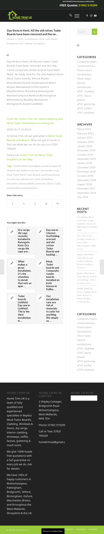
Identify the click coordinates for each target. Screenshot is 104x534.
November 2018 (86, 171)
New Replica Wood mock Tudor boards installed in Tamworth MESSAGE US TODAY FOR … (87, 224)
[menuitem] (69, 15)
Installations (32, 39)
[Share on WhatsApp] (35, 203)
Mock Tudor (44, 39)
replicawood (26, 179)
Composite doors (87, 61)
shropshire (12, 183)
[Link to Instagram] (91, 16)
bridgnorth (55, 166)
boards (45, 166)
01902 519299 (88, 5)
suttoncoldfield (26, 183)
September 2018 (86, 180)
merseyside (46, 170)
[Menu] (75, 15)
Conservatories (86, 65)
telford (50, 183)
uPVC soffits (84, 108)
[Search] (69, 15)
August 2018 (84, 184)
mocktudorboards (50, 174)
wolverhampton (29, 187)
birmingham (35, 166)
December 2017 (86, 188)
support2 (41, 43)
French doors (84, 70)
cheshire (11, 170)
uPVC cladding (25, 43)
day (18, 170)
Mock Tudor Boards (30, 174)
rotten (37, 179)
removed (14, 179)
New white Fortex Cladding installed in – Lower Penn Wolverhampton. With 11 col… (87, 242)
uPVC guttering (86, 104)
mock (56, 170)
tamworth (40, 183)
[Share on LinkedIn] (46, 203)
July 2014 (82, 197)
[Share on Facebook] (12, 203)
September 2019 (86, 158)
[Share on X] (23, 203)
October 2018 (85, 175)
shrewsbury (47, 179)
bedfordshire (21, 166)
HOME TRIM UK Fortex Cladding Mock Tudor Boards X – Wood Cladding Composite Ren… (86, 295)
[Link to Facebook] (87, 16)
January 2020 (84, 146)
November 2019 (86, 150)
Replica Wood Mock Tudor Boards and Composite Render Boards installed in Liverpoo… (85, 261)
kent (37, 170)
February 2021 (85, 133)
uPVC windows (85, 112)
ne (8, 179)
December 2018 (86, 167)
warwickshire (13, 187)
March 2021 (84, 129)
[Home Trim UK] (20, 15)
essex (31, 170)
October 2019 (85, 154)
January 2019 (84, 163)
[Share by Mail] (57, 203)
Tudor (58, 183)
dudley (24, 170)
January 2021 (84, 137)
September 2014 (86, 192)
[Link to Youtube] (95, 16)
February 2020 (85, 141)
